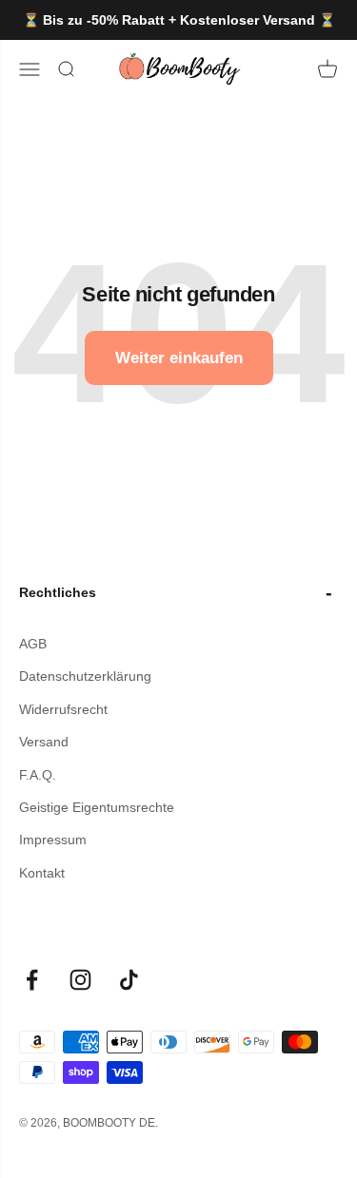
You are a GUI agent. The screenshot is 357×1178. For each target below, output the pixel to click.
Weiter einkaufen (179, 358)
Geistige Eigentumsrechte (96, 807)
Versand (44, 741)
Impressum (53, 839)
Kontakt (42, 872)
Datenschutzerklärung (85, 676)
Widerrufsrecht (63, 709)
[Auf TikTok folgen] (129, 980)
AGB (33, 643)
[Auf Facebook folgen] (32, 980)
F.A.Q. (37, 774)
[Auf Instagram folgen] (80, 980)
